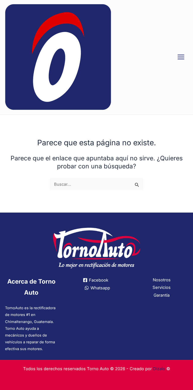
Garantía (162, 295)
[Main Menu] (181, 57)
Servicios (162, 287)
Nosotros (162, 279)
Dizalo (159, 368)
